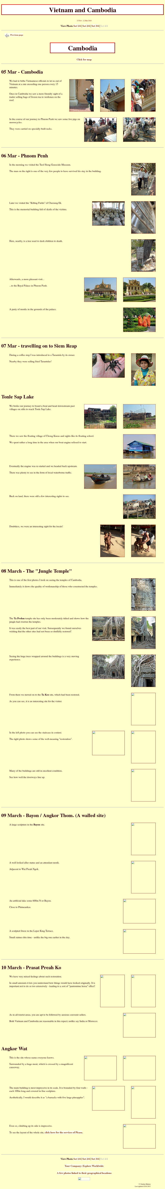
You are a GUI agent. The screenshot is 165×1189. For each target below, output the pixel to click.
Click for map (84, 59)
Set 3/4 (95, 26)
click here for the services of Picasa (63, 1132)
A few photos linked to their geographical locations (84, 1173)
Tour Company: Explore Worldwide (84, 1166)
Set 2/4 (86, 26)
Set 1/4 (77, 26)
